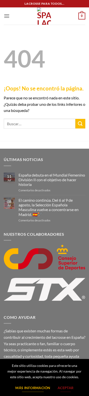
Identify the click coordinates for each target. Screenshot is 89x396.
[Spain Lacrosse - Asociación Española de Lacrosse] (44, 16)
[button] (7, 16)
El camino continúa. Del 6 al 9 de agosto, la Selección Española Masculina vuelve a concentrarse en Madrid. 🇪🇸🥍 (49, 207)
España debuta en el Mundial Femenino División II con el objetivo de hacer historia (52, 180)
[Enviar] (80, 123)
